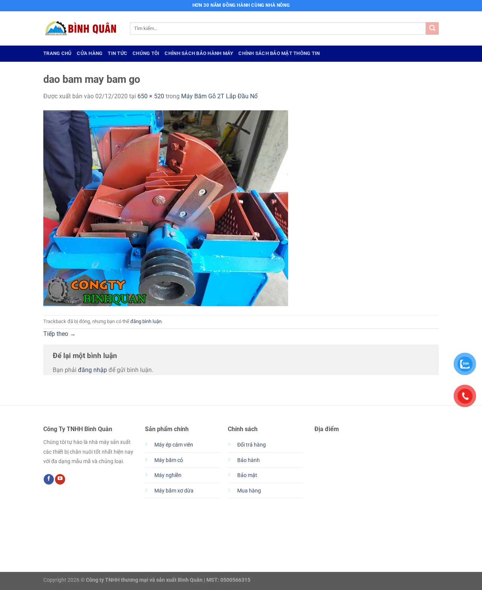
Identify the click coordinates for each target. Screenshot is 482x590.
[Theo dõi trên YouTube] (60, 479)
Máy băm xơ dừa (174, 491)
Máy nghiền (168, 475)
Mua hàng (249, 491)
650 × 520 (150, 96)
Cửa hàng (89, 53)
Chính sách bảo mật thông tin (279, 53)
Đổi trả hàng (251, 445)
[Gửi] (432, 28)
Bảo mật (247, 475)
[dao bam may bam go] (165, 207)
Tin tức (117, 53)
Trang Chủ (57, 53)
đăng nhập (92, 370)
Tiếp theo (59, 333)
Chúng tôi (146, 53)
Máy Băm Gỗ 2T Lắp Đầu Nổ (219, 96)
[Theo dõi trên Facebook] (49, 479)
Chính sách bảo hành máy (199, 53)
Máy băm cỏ (168, 460)
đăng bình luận (146, 321)
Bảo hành (248, 460)
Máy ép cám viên (173, 445)
